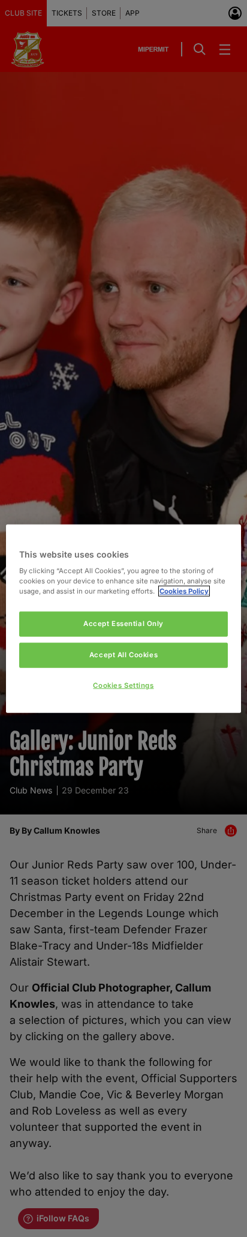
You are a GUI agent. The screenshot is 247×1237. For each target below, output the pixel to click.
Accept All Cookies (123, 655)
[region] (123, 618)
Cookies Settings (123, 685)
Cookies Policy (184, 591)
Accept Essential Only (123, 623)
